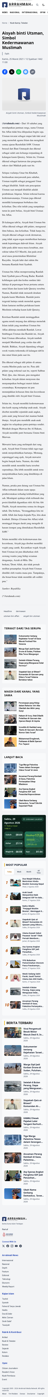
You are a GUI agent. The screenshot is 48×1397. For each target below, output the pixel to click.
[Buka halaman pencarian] (37, 4)
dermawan (21, 611)
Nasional (5, 1264)
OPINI (43, 12)
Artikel (5, 1337)
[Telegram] (20, 1246)
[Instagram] (12, 1246)
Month (29, 872)
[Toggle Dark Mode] (43, 4)
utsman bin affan (11, 616)
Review (5, 1345)
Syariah (5, 1303)
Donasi (22, 1394)
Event (4, 1379)
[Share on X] (11, 72)
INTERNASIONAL (30, 12)
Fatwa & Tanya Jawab (11, 1306)
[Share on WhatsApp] (18, 72)
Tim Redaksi (13, 1394)
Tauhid (5, 1299)
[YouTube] (16, 1246)
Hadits (4, 1310)
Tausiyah (6, 1325)
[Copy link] (32, 72)
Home (4, 23)
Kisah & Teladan (8, 1341)
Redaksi (5, 1356)
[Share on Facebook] (4, 72)
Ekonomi (5, 1283)
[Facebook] (7, 1246)
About (4, 1394)
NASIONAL (15, 12)
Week (19, 872)
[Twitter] (3, 1246)
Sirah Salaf (6, 1321)
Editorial (5, 1275)
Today (9, 872)
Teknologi (6, 1279)
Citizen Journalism (10, 1368)
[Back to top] (42, 1391)
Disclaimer (31, 1394)
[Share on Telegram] (25, 72)
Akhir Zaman (7, 1317)
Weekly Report (8, 1287)
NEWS (5, 12)
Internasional (7, 1260)
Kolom (4, 1352)
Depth (4, 1268)
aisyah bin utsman (31, 616)
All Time (39, 872)
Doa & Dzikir (7, 1314)
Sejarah (5, 1348)
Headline (8, 611)
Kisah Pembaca (8, 1376)
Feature (5, 1272)
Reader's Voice (8, 1372)
